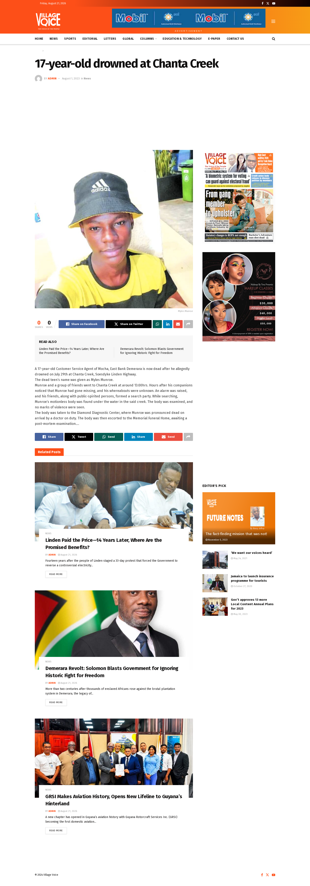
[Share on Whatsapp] (157, 324)
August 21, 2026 (68, 554)
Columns (147, 39)
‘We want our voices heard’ (251, 553)
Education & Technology (182, 39)
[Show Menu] (273, 21)
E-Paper (214, 39)
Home (39, 39)
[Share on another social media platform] (188, 324)
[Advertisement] (155, 114)
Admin (52, 78)
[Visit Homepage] (48, 21)
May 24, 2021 (240, 558)
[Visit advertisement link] (238, 197)
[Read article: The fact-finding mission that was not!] (238, 518)
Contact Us (235, 39)
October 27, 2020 (242, 586)
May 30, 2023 (240, 614)
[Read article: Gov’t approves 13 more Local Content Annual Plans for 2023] (215, 607)
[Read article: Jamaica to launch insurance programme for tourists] (215, 583)
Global (128, 39)
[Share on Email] (178, 324)
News (54, 39)
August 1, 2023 (71, 78)
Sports (70, 39)
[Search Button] (273, 39)
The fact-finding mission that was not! (236, 534)
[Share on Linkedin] (167, 324)
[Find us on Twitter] (267, 3)
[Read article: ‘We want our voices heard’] (215, 560)
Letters (110, 39)
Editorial (90, 39)
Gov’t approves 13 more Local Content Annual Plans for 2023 (252, 604)
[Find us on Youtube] (273, 3)
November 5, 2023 (218, 539)
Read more (58, 573)
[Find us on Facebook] (262, 3)
